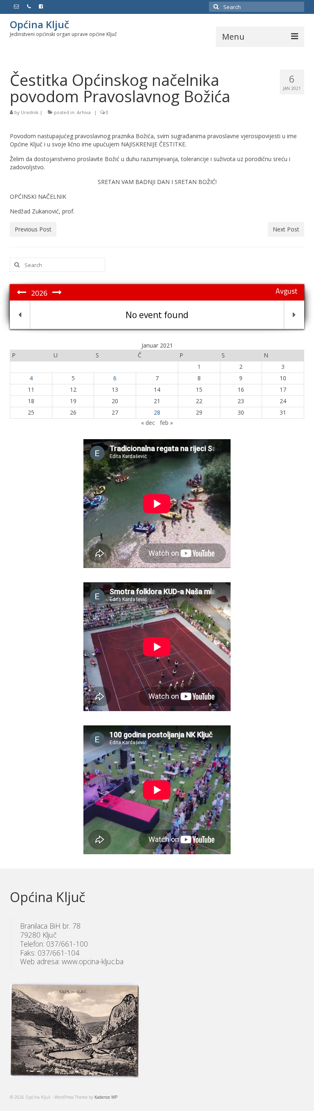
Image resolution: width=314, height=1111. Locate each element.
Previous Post (33, 229)
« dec (148, 422)
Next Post (286, 229)
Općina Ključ (39, 24)
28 (157, 412)
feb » (166, 422)
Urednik (29, 112)
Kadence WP (105, 1097)
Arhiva (84, 112)
